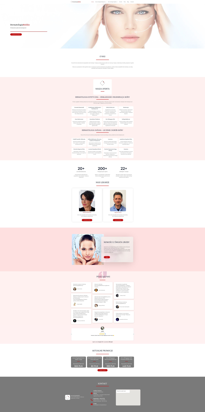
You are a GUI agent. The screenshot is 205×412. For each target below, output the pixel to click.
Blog (128, 1)
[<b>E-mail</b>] (92, 404)
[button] (133, 334)
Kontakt (132, 1)
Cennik (120, 1)
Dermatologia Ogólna (112, 1)
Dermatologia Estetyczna (100, 1)
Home (92, 1)
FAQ (125, 1)
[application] (105, 2)
